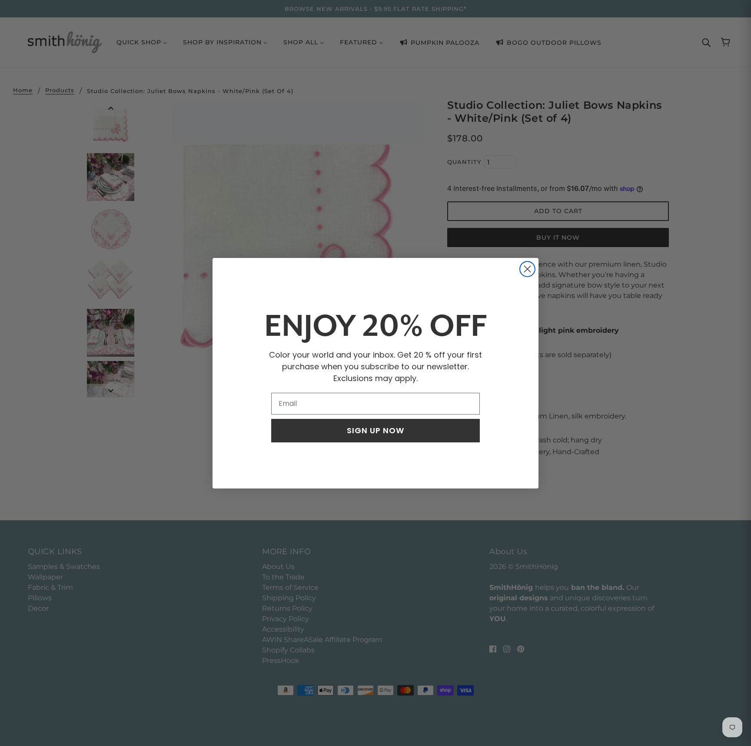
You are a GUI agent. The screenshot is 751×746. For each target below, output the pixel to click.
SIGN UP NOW (375, 430)
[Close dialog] (527, 269)
